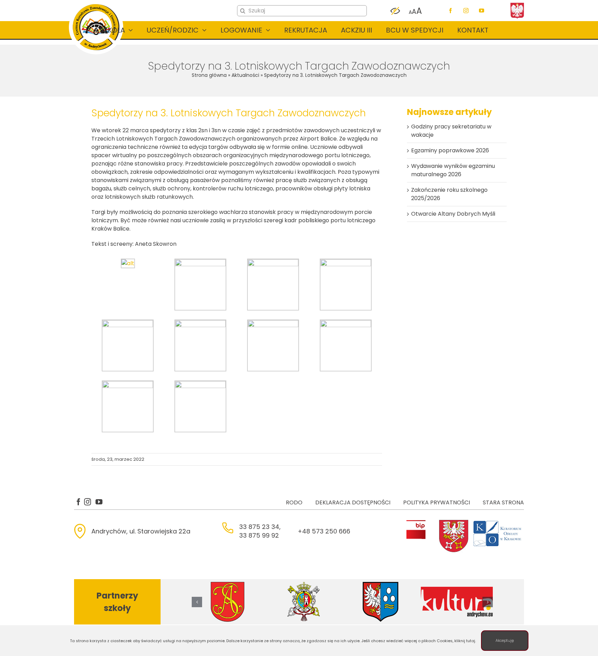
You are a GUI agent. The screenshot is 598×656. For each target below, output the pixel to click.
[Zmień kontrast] (395, 11)
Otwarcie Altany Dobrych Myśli (453, 214)
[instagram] (466, 10)
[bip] (416, 522)
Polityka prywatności (436, 502)
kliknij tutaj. (465, 641)
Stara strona (503, 502)
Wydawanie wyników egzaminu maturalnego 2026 (453, 170)
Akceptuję (505, 640)
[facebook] (450, 10)
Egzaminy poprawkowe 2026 (450, 150)
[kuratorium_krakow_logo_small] (498, 522)
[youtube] (481, 10)
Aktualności (245, 75)
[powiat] (453, 522)
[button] (197, 602)
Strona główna (209, 75)
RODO (294, 502)
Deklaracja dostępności (352, 502)
